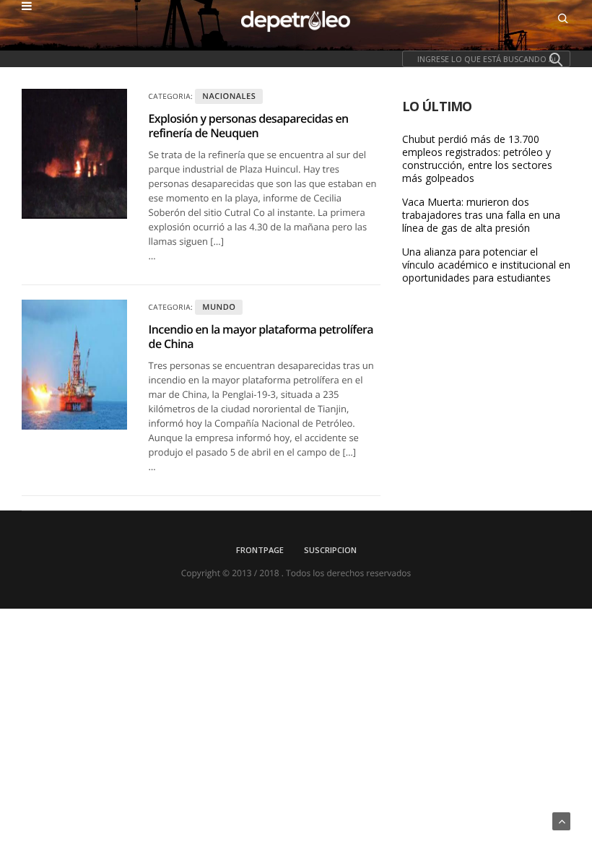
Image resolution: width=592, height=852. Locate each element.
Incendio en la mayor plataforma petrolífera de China (261, 336)
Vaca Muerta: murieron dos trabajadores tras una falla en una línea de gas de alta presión (481, 215)
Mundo (218, 307)
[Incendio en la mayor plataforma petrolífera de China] (74, 365)
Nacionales (229, 96)
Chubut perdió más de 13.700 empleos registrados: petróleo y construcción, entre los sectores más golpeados (477, 159)
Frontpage (260, 549)
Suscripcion (330, 549)
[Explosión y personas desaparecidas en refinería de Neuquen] (74, 154)
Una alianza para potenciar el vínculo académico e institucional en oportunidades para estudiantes (486, 264)
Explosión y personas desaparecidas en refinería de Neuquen (249, 125)
